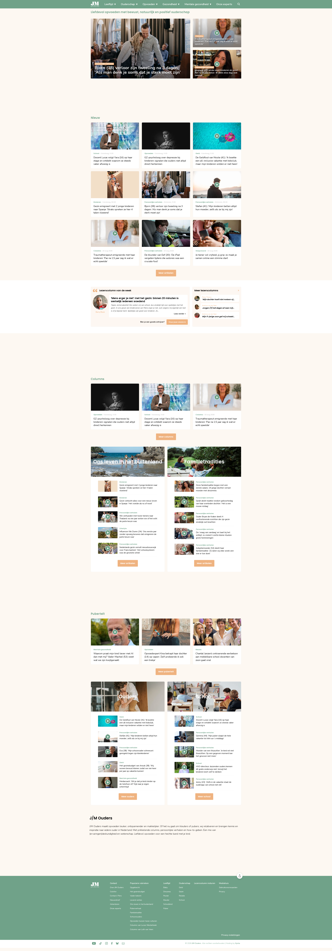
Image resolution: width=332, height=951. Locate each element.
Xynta (237, 943)
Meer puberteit (166, 671)
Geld (181, 887)
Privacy (222, 891)
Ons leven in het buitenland (141, 904)
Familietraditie (136, 912)
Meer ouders (127, 796)
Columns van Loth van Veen (141, 929)
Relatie (182, 896)
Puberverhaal (135, 908)
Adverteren (114, 904)
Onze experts (224, 4)
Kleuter (166, 900)
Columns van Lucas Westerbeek (143, 925)
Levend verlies (136, 900)
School (182, 900)
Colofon (113, 891)
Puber (165, 908)
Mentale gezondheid (197, 4)
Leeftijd (108, 4)
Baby (165, 887)
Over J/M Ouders (117, 887)
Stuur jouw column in (177, 322)
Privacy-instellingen (230, 935)
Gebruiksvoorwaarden (228, 887)
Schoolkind (167, 904)
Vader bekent (135, 896)
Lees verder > (180, 314)
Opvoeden (149, 4)
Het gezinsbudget (137, 891)
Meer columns (166, 436)
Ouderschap (128, 4)
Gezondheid (170, 4)
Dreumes (167, 891)
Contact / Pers (116, 896)
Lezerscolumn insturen (204, 883)
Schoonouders (136, 917)
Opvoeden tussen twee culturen (143, 921)
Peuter (166, 896)
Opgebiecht (135, 887)
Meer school (204, 796)
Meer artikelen (166, 273)
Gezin (181, 891)
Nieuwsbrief (115, 900)
